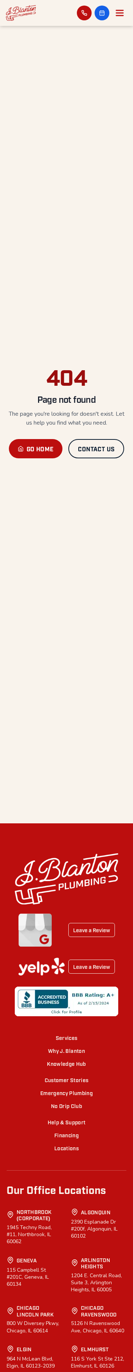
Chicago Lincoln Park (35, 1310)
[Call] (84, 13)
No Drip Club (66, 1105)
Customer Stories (67, 1080)
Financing (66, 1135)
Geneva (27, 1260)
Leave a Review (91, 930)
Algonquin (95, 1212)
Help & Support (67, 1122)
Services (67, 1037)
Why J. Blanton (66, 1050)
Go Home (40, 448)
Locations (66, 1148)
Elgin (24, 1349)
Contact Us (96, 448)
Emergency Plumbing (66, 1093)
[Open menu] (119, 13)
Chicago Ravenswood (99, 1310)
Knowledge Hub (66, 1063)
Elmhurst (95, 1349)
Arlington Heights (95, 1262)
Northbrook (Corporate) (34, 1214)
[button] (102, 13)
